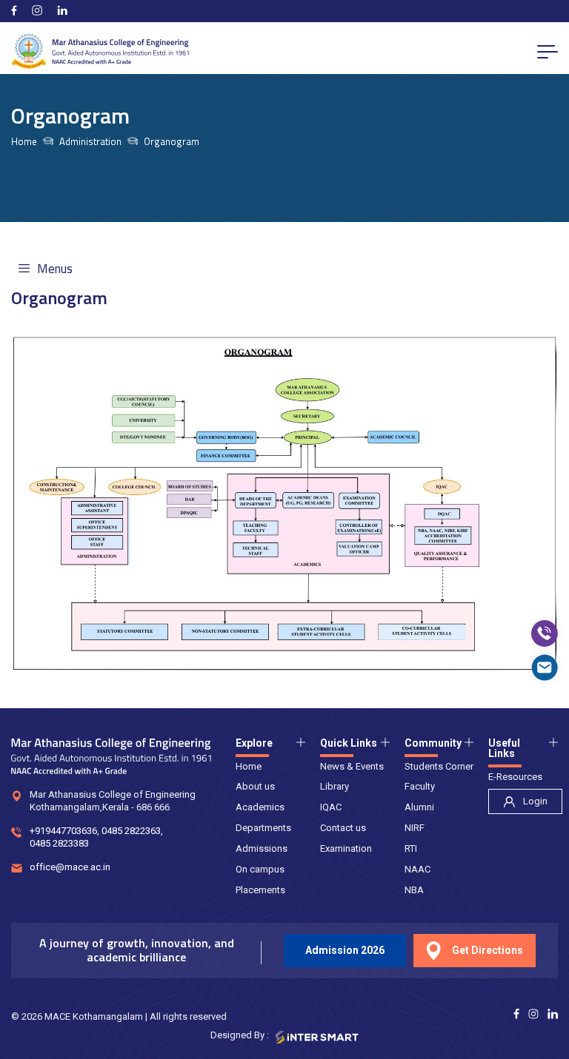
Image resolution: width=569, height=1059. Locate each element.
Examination (346, 848)
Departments (263, 827)
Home (24, 142)
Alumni (419, 807)
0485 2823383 (59, 843)
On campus (260, 869)
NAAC (417, 869)
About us (255, 786)
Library (334, 786)
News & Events (352, 766)
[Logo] (100, 51)
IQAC (331, 807)
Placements (260, 889)
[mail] (544, 667)
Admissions (261, 848)
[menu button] (547, 51)
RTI (411, 848)
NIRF (415, 827)
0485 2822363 (131, 830)
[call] (544, 633)
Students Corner (439, 766)
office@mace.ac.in (70, 867)
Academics (260, 807)
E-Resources (515, 776)
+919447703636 (63, 830)
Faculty (420, 786)
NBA (414, 889)
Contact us (343, 827)
